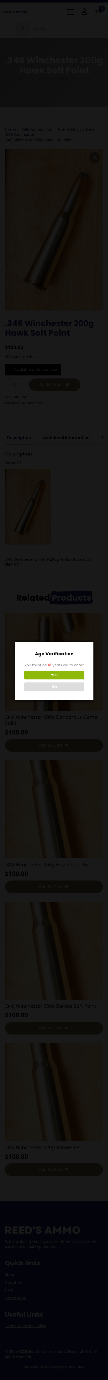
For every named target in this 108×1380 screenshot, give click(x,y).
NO (54, 686)
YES (54, 674)
